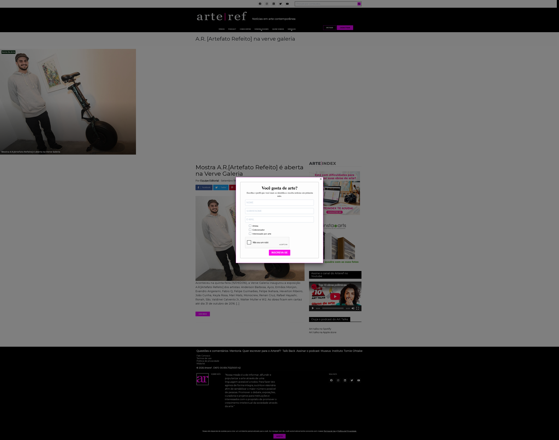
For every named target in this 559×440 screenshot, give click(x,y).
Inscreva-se (279, 252)
